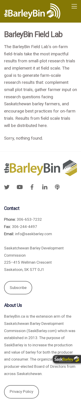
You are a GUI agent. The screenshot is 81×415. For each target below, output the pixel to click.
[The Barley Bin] (32, 17)
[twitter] (8, 187)
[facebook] (32, 187)
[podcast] (57, 187)
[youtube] (19, 187)
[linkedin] (45, 187)
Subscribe (18, 287)
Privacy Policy (21, 391)
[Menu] (74, 6)
